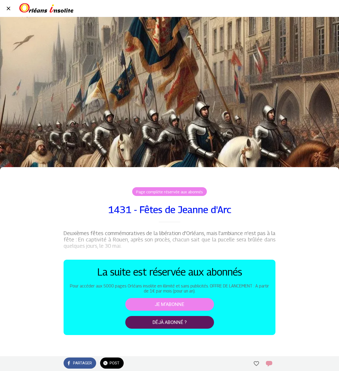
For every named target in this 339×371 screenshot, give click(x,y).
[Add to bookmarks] (256, 363)
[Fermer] (8, 8)
